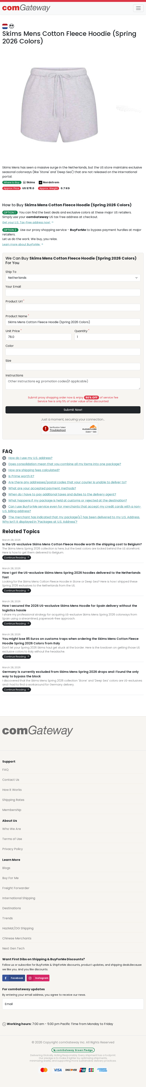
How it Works (12, 790)
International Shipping (18, 898)
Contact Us (10, 780)
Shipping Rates (13, 800)
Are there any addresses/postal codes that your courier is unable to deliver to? (67, 482)
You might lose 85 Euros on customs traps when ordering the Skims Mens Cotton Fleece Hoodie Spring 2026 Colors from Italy (70, 641)
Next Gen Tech (13, 948)
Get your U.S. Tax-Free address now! (26, 222)
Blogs (6, 868)
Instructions (14, 375)
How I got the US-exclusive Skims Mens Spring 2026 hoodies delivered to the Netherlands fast (71, 575)
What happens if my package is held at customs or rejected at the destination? (67, 500)
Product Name (17, 316)
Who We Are (11, 829)
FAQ (5, 769)
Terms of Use (12, 839)
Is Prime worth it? (21, 476)
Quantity (82, 331)
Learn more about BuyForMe (21, 244)
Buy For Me (10, 878)
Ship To (11, 272)
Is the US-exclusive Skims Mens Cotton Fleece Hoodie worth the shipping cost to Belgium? (72, 544)
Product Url (15, 301)
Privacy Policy (12, 849)
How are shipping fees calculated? (34, 470)
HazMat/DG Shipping (17, 928)
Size (8, 360)
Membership (11, 810)
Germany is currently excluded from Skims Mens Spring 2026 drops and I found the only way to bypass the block (70, 674)
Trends (7, 918)
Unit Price (14, 331)
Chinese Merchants (16, 938)
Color (10, 346)
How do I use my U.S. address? (30, 458)
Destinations (11, 908)
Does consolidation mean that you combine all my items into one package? (64, 464)
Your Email (13, 286)
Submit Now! (73, 410)
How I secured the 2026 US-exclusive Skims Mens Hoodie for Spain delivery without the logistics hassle (69, 608)
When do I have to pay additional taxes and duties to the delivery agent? (62, 494)
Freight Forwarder (15, 888)
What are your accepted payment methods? (42, 488)
